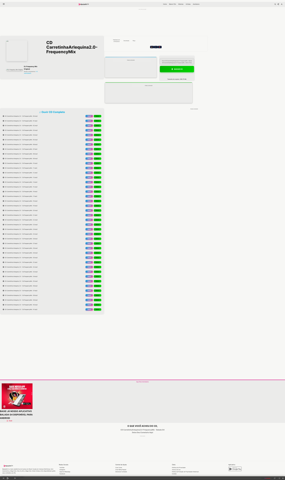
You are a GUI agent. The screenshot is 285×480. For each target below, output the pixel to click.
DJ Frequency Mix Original (30, 68)
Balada (85, 4)
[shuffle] (279, 478)
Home (165, 4)
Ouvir (89, 116)
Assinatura (196, 4)
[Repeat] (274, 478)
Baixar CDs (172, 4)
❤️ (159, 47)
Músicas (180, 4)
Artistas (188, 4)
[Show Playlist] (283, 478)
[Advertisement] (131, 73)
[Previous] (3, 478)
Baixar (97, 116)
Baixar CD (178, 69)
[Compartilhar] (278, 4)
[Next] (15, 478)
